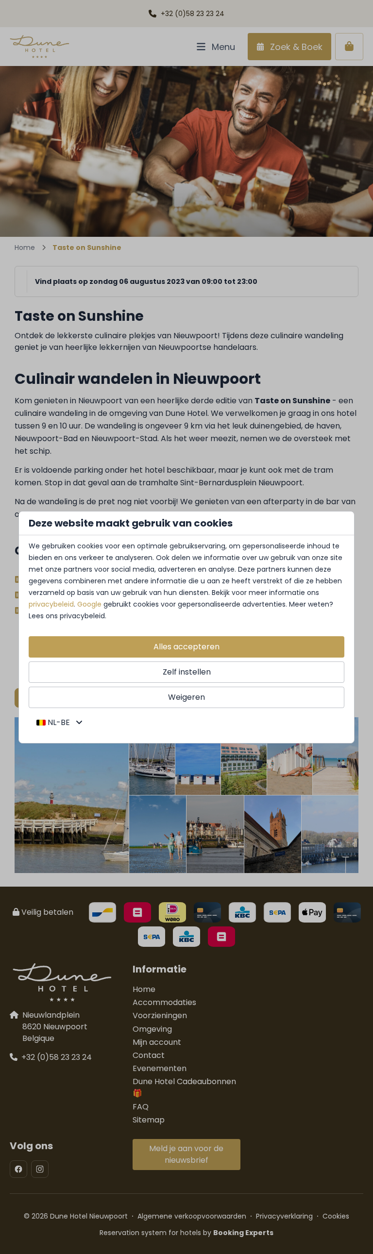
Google (89, 604)
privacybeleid (51, 604)
